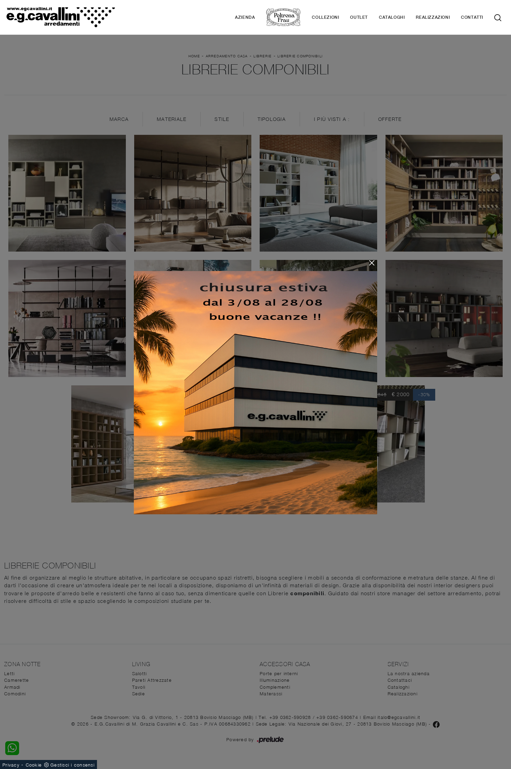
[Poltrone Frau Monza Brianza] (283, 17)
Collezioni (325, 17)
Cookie (34, 765)
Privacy (10, 765)
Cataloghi (392, 17)
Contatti (472, 17)
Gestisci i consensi (72, 765)
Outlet (359, 17)
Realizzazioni (433, 17)
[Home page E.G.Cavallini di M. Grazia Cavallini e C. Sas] (60, 17)
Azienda (245, 17)
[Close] (371, 263)
